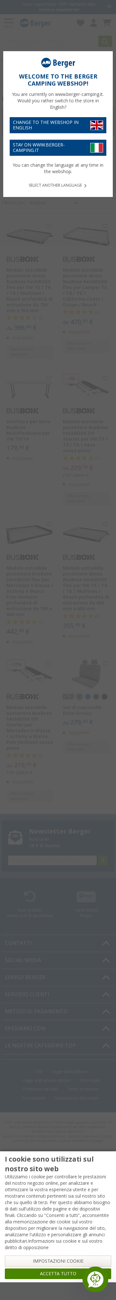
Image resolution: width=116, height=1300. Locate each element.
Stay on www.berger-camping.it (39, 147)
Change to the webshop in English (46, 125)
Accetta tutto (58, 1273)
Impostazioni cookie (58, 1261)
